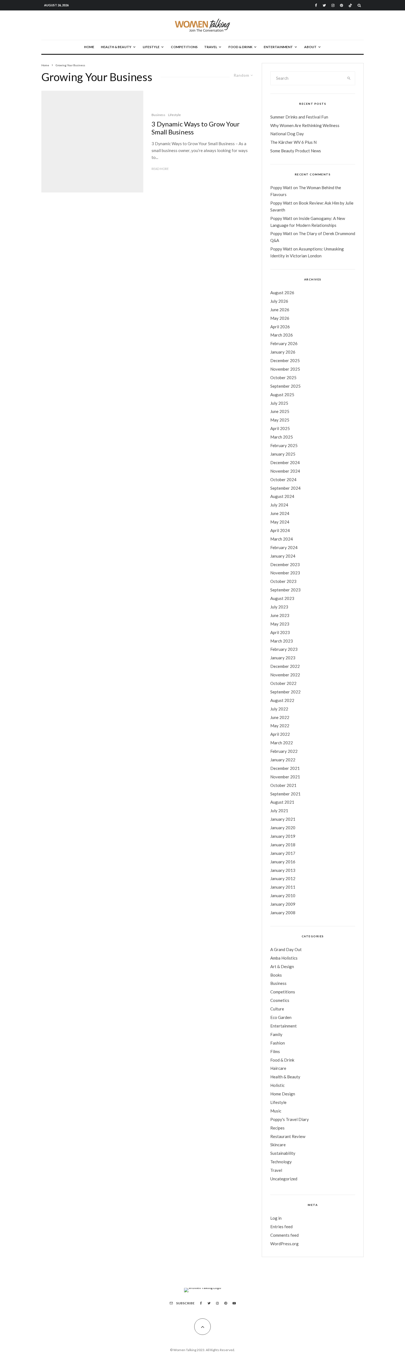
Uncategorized (283, 1178)
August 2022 (282, 700)
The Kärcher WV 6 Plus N (293, 142)
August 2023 (282, 598)
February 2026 (284, 343)
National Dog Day (287, 133)
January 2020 (282, 827)
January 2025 (282, 453)
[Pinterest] (341, 5)
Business (158, 115)
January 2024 (282, 555)
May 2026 (279, 318)
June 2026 (279, 309)
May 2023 (279, 623)
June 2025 (279, 411)
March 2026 (281, 334)
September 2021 (285, 793)
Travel (210, 47)
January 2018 (282, 844)
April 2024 (280, 530)
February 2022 (284, 751)
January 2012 (282, 878)
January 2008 (282, 912)
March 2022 (281, 742)
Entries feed (281, 1226)
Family (276, 1034)
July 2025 (279, 403)
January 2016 (282, 861)
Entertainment (278, 47)
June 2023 (279, 615)
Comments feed (284, 1235)
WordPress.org (284, 1243)
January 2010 (282, 895)
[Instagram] (333, 5)
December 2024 (285, 462)
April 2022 (280, 734)
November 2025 (285, 369)
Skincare (278, 1144)
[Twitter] (324, 5)
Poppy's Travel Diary (289, 1119)
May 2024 (279, 521)
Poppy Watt (281, 187)
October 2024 (283, 479)
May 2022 (279, 725)
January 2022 (282, 759)
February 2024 (284, 547)
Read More (160, 168)
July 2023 (279, 606)
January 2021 (282, 819)
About (310, 47)
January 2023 (282, 657)
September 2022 (285, 691)
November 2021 (285, 776)
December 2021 (285, 768)
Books (276, 974)
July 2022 (279, 708)
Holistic (277, 1085)
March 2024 (281, 538)
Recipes (277, 1127)
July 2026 (279, 301)
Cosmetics (279, 1000)
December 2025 (285, 360)
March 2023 (281, 640)
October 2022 (283, 683)
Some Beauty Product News (295, 150)
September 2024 (285, 488)
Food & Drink (240, 47)
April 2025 (280, 428)
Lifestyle (151, 47)
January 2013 (282, 870)
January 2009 (282, 904)
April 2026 (280, 326)
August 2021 (282, 802)
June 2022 (279, 717)
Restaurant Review (287, 1136)
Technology (281, 1161)
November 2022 (285, 674)
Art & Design (282, 966)
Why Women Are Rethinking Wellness (304, 125)
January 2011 (282, 887)
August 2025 (282, 394)
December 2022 (285, 666)
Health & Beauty (116, 47)
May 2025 (279, 419)
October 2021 (283, 785)
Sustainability (282, 1153)
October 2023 (283, 581)
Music (275, 1110)
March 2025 (281, 436)
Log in (276, 1218)
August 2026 (282, 292)
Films (275, 1051)
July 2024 (279, 504)
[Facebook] (316, 5)
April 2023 (280, 632)
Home (89, 47)
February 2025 (284, 445)
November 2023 (285, 572)
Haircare (278, 1068)
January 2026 (282, 351)
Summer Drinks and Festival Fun (299, 116)
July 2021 (279, 810)
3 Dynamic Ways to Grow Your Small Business (196, 128)
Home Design (282, 1093)
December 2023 (285, 564)
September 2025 (285, 386)
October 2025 (283, 377)
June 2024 (279, 513)
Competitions (184, 47)
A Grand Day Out (286, 949)
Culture (277, 1008)
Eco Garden (280, 1017)
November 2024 (285, 471)
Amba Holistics (284, 957)
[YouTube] (234, 1303)
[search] (349, 78)
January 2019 (282, 836)
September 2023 (285, 589)
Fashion (277, 1042)
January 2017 (282, 853)
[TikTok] (350, 5)
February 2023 (284, 649)
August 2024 (282, 496)
